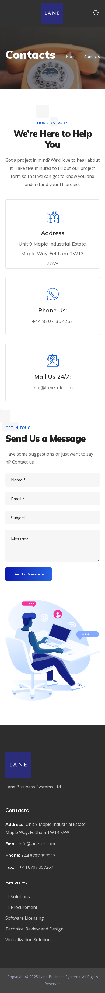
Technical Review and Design (34, 929)
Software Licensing (24, 918)
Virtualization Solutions (29, 940)
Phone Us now (56, 333)
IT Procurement (21, 907)
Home (71, 56)
